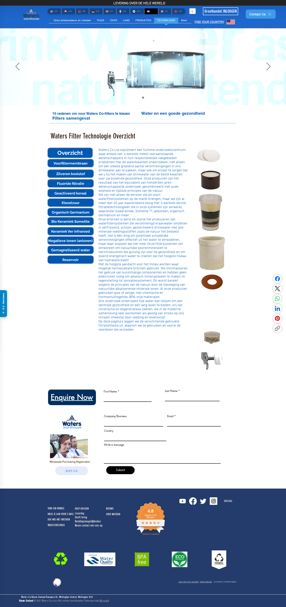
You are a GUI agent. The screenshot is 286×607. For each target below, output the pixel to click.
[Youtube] (182, 501)
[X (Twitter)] (277, 288)
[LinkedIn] (277, 308)
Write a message (114, 444)
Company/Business (115, 416)
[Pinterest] (277, 318)
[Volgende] (268, 67)
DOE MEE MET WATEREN (188, 582)
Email (170, 416)
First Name (110, 391)
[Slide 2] (143, 98)
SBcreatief (104, 600)
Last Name (171, 391)
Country (108, 430)
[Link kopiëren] (277, 328)
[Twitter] (203, 501)
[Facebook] (277, 278)
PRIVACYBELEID (206, 582)
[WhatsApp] (277, 298)
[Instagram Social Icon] (213, 501)
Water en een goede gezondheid (173, 113)
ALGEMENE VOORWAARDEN (225, 582)
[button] (70, 153)
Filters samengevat (71, 118)
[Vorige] (17, 67)
